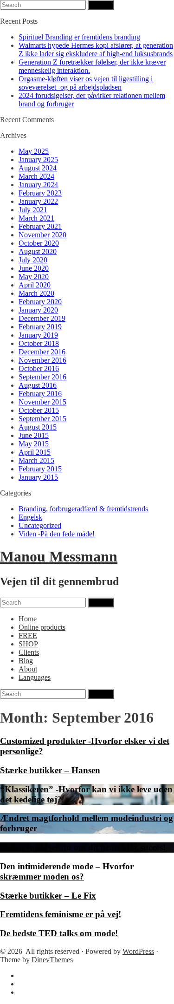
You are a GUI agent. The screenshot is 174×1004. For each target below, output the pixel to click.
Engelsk (30, 517)
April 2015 (35, 452)
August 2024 (38, 168)
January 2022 (38, 201)
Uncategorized (40, 525)
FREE (28, 635)
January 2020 (38, 310)
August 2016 (38, 385)
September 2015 (42, 419)
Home (28, 619)
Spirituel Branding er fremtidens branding (79, 37)
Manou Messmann (58, 556)
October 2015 (39, 410)
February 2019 (40, 327)
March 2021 (36, 218)
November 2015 (42, 402)
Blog (26, 661)
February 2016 (40, 394)
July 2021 (33, 210)
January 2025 (38, 159)
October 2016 (39, 368)
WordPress (138, 951)
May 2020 (34, 276)
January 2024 (38, 185)
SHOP (28, 644)
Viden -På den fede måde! (57, 534)
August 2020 (38, 251)
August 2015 (38, 427)
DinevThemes (52, 960)
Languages (35, 677)
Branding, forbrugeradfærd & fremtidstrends (83, 509)
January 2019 (38, 335)
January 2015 (38, 477)
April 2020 (35, 285)
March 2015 (36, 460)
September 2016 (42, 377)
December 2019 (42, 318)
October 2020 (39, 243)
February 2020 (40, 302)
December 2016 (42, 352)
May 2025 (34, 151)
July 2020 (33, 260)
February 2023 (40, 193)
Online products (42, 627)
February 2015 (40, 469)
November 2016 (42, 360)
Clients (29, 652)
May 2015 (34, 444)
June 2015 (34, 435)
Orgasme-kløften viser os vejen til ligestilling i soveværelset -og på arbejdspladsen (86, 83)
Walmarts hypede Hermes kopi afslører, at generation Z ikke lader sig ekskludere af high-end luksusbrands (96, 49)
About (28, 669)
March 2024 (36, 176)
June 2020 (34, 268)
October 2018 (39, 343)
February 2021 (40, 226)
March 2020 (36, 293)
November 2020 (42, 235)
